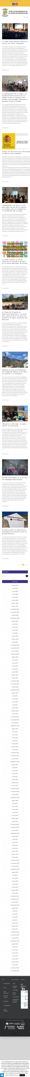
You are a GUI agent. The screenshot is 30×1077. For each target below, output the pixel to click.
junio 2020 (15, 806)
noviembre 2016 (15, 935)
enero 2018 (15, 893)
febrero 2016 (15, 962)
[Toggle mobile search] (24, 17)
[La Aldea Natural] (20, 1026)
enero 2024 (15, 678)
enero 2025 (15, 642)
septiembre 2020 (15, 797)
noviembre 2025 (15, 612)
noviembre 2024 (15, 648)
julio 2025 (15, 624)
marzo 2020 (15, 815)
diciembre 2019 (15, 824)
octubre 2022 (15, 722)
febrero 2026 (15, 603)
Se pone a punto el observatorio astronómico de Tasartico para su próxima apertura (14, 531)
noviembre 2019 (15, 827)
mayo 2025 (15, 630)
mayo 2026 (15, 594)
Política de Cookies (20, 1020)
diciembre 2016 (15, 932)
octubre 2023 (15, 687)
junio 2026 (15, 591)
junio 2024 (15, 663)
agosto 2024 (15, 657)
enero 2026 (15, 606)
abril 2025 (15, 633)
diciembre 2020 (15, 788)
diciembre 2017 (15, 896)
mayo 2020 (15, 809)
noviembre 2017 (15, 899)
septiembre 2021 (15, 761)
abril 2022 (15, 740)
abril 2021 (15, 776)
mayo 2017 (15, 917)
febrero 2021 (15, 782)
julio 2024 (15, 660)
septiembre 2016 (15, 941)
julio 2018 (15, 875)
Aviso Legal (8, 1020)
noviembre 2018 (15, 863)
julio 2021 (15, 767)
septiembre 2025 (15, 618)
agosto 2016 (15, 944)
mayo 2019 (15, 845)
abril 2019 (15, 848)
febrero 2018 (15, 890)
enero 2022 (15, 749)
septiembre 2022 (15, 725)
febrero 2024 (15, 675)
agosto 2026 (15, 585)
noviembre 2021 (15, 755)
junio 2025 (15, 627)
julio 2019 (15, 839)
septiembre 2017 (15, 905)
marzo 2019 (15, 851)
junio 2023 (15, 699)
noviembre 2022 (15, 719)
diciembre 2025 (15, 609)
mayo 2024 (15, 666)
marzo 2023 (15, 707)
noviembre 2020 (15, 791)
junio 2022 (15, 734)
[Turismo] (9, 1022)
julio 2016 (15, 947)
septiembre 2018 (15, 869)
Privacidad (13, 1020)
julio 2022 (15, 731)
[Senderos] (9, 1026)
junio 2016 (15, 950)
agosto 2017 (15, 908)
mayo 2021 (15, 773)
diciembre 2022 (15, 716)
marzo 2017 (15, 923)
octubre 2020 (15, 794)
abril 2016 (15, 956)
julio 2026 (15, 588)
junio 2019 (15, 842)
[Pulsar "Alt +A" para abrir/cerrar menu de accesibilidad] (2, 1075)
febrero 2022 (15, 746)
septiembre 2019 (15, 833)
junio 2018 (15, 878)
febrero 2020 (15, 818)
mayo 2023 (15, 701)
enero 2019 (15, 857)
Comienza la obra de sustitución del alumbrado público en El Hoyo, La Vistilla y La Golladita (14, 371)
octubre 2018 (15, 866)
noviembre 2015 (15, 970)
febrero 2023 (15, 710)
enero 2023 (15, 713)
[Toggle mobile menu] (27, 17)
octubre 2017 (15, 902)
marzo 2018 (15, 887)
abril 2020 (15, 812)
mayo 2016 (15, 953)
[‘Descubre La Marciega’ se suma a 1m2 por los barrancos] (15, 414)
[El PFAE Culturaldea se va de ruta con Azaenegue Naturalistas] (15, 467)
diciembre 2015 (15, 968)
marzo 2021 (15, 779)
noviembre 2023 (15, 684)
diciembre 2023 (15, 681)
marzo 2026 (15, 600)
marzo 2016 (15, 959)
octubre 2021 (15, 758)
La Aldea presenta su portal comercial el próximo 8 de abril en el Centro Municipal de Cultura (14, 261)
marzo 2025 (15, 636)
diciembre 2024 (15, 645)
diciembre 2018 (15, 860)
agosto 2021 (15, 764)
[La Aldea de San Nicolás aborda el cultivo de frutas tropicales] (15, 31)
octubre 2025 (15, 615)
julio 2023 (15, 696)
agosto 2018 (15, 872)
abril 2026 (15, 597)
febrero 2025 (15, 639)
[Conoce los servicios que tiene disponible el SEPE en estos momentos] (15, 141)
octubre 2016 (15, 938)
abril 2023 (15, 705)
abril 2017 (15, 920)
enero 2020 (15, 821)
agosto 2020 (15, 800)
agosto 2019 (15, 836)
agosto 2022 (15, 728)
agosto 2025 (15, 621)
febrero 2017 (15, 926)
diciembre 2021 (15, 752)
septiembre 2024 (15, 654)
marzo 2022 (15, 743)
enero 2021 (15, 785)
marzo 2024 (15, 672)
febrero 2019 (15, 854)
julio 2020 (15, 803)
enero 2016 (15, 964)
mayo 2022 (15, 737)
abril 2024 (15, 669)
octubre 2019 (15, 830)
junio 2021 (15, 770)
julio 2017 (15, 911)
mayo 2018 (15, 881)
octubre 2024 (15, 651)
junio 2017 (15, 914)
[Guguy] (19, 1022)
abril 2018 (15, 884)
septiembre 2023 (15, 690)
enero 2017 (15, 929)
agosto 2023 (15, 693)
